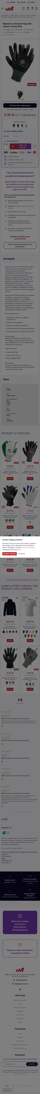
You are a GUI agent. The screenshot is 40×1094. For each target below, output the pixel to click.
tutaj (19, 549)
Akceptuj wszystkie (9, 554)
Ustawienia (21, 554)
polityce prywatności (28, 547)
